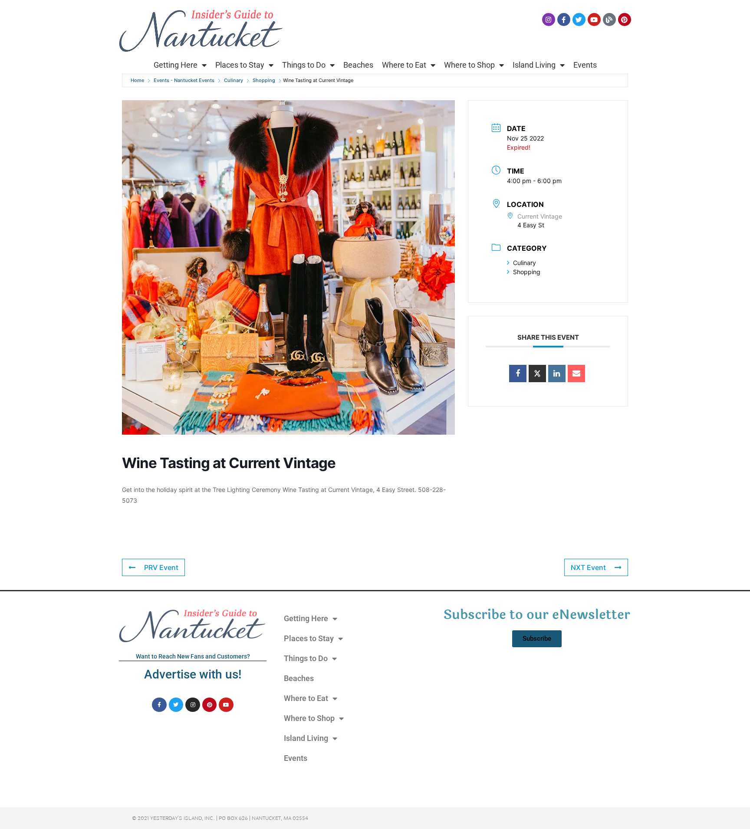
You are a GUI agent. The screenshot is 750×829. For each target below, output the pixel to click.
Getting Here (175, 64)
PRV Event (161, 567)
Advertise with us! (192, 674)
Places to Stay (239, 64)
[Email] (576, 373)
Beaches (358, 64)
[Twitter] (579, 19)
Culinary (233, 80)
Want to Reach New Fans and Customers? (193, 656)
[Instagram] (548, 19)
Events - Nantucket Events (184, 80)
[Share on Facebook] (517, 373)
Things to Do (304, 64)
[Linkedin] (557, 373)
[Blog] (609, 19)
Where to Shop (469, 64)
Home (137, 80)
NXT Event (588, 567)
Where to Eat (404, 64)
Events (585, 64)
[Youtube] (594, 19)
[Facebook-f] (563, 19)
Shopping (264, 80)
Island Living (534, 64)
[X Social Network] (537, 373)
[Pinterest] (624, 19)
